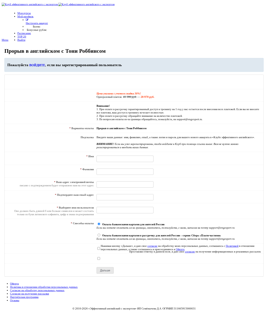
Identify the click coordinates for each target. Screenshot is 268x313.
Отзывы (14, 300)
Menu (5, 39)
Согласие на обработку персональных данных (37, 290)
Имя (90, 156)
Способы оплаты (82, 223)
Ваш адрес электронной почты (74, 182)
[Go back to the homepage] (58, 4)
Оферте (180, 249)
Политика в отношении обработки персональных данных (44, 287)
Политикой (232, 245)
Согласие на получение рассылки (29, 293)
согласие (152, 245)
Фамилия (87, 169)
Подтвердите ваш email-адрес (74, 194)
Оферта (14, 283)
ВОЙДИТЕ (37, 65)
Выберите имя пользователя (75, 207)
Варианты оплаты (81, 128)
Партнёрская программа (24, 297)
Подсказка (87, 137)
